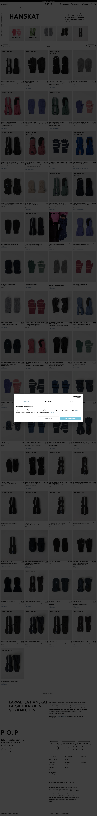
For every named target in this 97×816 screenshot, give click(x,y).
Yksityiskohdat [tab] (48, 401)
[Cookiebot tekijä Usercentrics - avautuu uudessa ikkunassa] (74, 397)
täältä (76, 410)
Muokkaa (47, 418)
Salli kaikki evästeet (70, 418)
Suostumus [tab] (26, 401)
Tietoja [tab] (71, 401)
